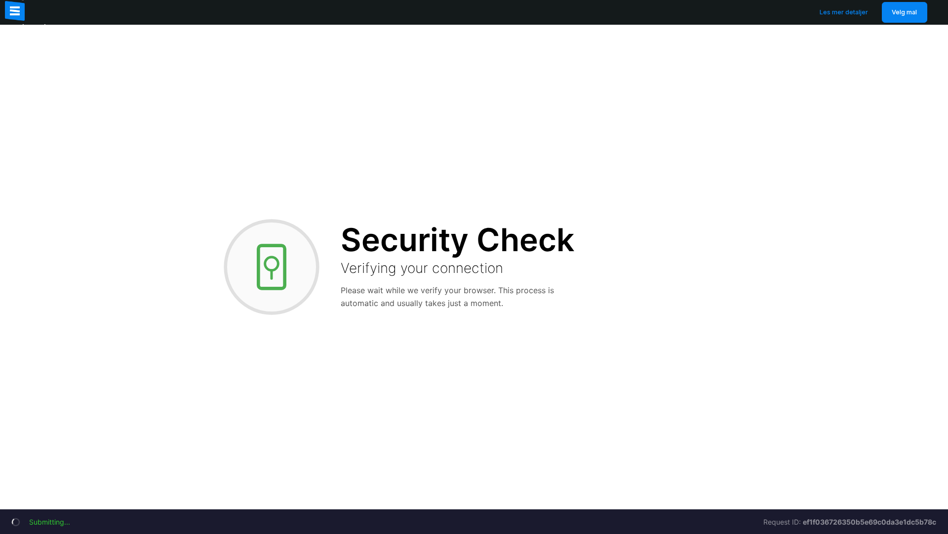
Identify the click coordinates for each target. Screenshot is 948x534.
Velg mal (904, 12)
